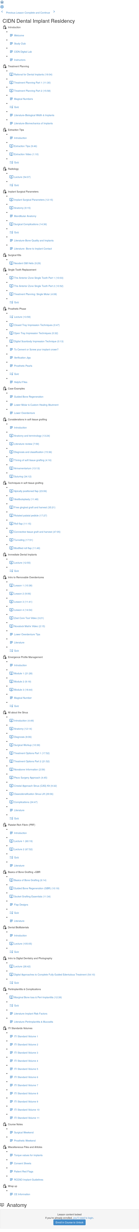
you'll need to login (83, 1217)
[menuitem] (2, 8)
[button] (2, 3)
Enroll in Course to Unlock (69, 1222)
